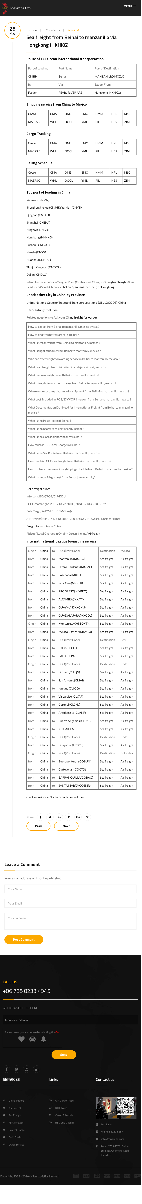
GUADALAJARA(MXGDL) (75, 615)
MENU (128, 6)
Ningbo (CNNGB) (37, 229)
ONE (68, 113)
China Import (16, 1100)
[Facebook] (6, 1069)
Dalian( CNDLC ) (36, 274)
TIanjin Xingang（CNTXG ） (44, 267)
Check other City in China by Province (55, 294)
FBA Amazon (16, 1122)
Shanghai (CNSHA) (38, 222)
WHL (53, 122)
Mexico (81, 104)
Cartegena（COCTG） (73, 769)
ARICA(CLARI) (68, 729)
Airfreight (94, 533)
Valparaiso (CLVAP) (71, 696)
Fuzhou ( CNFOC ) (38, 245)
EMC (84, 113)
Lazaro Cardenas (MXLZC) (75, 567)
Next (66, 826)
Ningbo (123, 282)
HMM (99, 113)
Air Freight (15, 1107)
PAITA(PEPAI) (68, 656)
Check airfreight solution (42, 310)
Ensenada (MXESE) (71, 575)
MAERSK (34, 122)
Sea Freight (15, 1115)
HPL (114, 113)
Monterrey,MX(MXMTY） (75, 623)
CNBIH (32, 76)
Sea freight (106, 558)
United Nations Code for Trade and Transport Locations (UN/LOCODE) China (76, 302)
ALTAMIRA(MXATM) (72, 599)
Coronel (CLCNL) (69, 704)
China (66, 104)
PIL (97, 122)
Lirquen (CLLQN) (69, 672)
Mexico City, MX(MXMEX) (75, 631)
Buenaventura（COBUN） (76, 761)
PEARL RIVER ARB (71, 92)
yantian (78, 287)
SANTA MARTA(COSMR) (75, 785)
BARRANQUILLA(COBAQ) (76, 777)
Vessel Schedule (64, 1115)
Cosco (32, 113)
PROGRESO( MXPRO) (73, 591)
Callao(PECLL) (68, 648)
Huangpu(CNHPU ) (38, 259)
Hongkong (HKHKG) (108, 92)
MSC (127, 113)
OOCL (69, 122)
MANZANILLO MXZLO (109, 76)
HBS (114, 122)
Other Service (16, 1144)
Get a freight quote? (38, 488)
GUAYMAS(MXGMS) (72, 607)
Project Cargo (17, 1129)
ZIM (127, 122)
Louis (33, 30)
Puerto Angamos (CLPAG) (75, 721)
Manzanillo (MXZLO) (72, 558)
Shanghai (110, 282)
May (12, 30)
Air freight (127, 558)
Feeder (32, 92)
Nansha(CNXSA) (37, 252)
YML (84, 122)
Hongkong (107, 287)
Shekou (66, 287)
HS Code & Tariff (64, 1122)
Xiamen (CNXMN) (37, 200)
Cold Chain (15, 1137)
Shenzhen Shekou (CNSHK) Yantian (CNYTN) (54, 207)
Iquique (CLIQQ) (69, 688)
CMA (53, 113)
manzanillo (73, 30)
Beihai (62, 76)
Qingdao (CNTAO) (38, 215)
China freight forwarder (81, 317)
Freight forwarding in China (43, 526)
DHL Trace (61, 1107)
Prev (38, 826)
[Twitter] (16, 1069)
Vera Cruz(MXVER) (71, 583)
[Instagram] (26, 1069)
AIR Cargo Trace (64, 1100)
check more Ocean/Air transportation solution (55, 797)
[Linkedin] (36, 1069)
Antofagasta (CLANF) (72, 712)
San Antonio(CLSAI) (71, 680)
